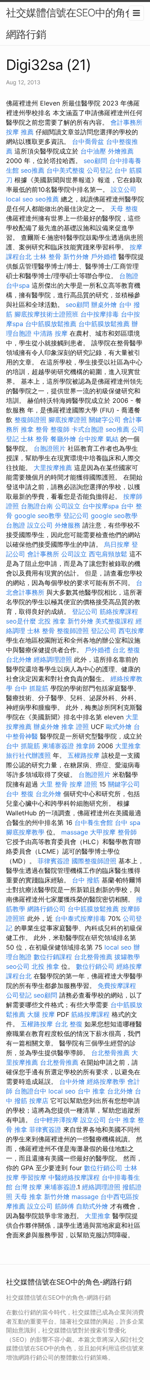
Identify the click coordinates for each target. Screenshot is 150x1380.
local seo (19, 199)
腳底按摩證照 (67, 420)
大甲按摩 (103, 832)
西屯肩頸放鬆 (108, 554)
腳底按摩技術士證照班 (46, 314)
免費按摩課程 (117, 986)
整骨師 (127, 832)
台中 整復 (20, 794)
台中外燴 (72, 1081)
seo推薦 (32, 170)
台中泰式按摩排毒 (80, 918)
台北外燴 (19, 659)
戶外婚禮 (103, 257)
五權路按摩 (84, 755)
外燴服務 (67, 525)
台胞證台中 (30, 1091)
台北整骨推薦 (93, 957)
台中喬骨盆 (88, 141)
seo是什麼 (21, 621)
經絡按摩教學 (106, 1081)
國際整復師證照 (94, 861)
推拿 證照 (75, 727)
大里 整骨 (54, 784)
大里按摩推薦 (53, 468)
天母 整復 (124, 209)
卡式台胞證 (88, 429)
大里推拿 (128, 746)
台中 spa (127, 822)
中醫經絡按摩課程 (74, 1177)
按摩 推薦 (20, 132)
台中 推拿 (91, 1091)
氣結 (112, 439)
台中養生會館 (93, 822)
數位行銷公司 (95, 966)
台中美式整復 (65, 170)
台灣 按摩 (28, 1187)
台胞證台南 (37, 506)
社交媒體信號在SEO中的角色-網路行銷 (73, 23)
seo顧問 (95, 161)
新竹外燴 (76, 257)
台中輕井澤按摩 (56, 1120)
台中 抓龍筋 (31, 688)
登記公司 (76, 516)
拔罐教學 (127, 957)
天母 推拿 (28, 1197)
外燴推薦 (121, 151)
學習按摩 (33, 1177)
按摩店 (38, 1101)
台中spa (18, 285)
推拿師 (85, 746)
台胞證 (128, 276)
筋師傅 (64, 1206)
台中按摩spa (100, 506)
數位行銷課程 (53, 957)
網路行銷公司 (46, 909)
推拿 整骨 (34, 429)
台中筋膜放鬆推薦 (50, 324)
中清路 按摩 (51, 333)
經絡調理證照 (53, 659)
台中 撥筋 (86, 880)
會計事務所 (126, 122)
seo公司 (18, 966)
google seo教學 (37, 516)
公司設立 (67, 506)
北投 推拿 (52, 621)
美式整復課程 (114, 621)
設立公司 (123, 189)
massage (74, 832)
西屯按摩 (131, 631)
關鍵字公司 (105, 420)
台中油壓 (93, 151)
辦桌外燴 (104, 305)
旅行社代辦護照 (28, 755)
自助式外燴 (92, 1206)
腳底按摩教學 (25, 832)
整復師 (60, 429)
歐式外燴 (119, 727)
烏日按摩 (117, 544)
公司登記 (99, 170)
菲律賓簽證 (54, 861)
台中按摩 (91, 439)
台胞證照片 (50, 448)
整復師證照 (30, 420)
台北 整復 (126, 650)
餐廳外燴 (63, 439)
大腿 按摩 (41, 1014)
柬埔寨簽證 (58, 746)
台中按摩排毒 (99, 314)
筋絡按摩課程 (119, 611)
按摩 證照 (83, 784)
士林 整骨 (47, 257)
